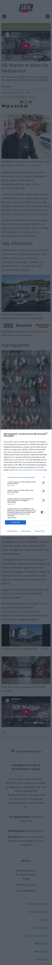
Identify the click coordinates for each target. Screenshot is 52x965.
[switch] (43, 482)
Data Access (26, 531)
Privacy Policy (39, 531)
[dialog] (26, 482)
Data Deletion (12, 531)
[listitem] (26, 477)
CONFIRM (15, 522)
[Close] (47, 434)
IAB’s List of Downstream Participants (29, 470)
